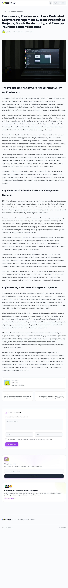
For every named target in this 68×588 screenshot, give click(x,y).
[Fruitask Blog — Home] (8, 3)
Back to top (63, 527)
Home (4, 11)
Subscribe (35, 476)
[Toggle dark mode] (50, 3)
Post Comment (11, 444)
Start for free (8, 498)
